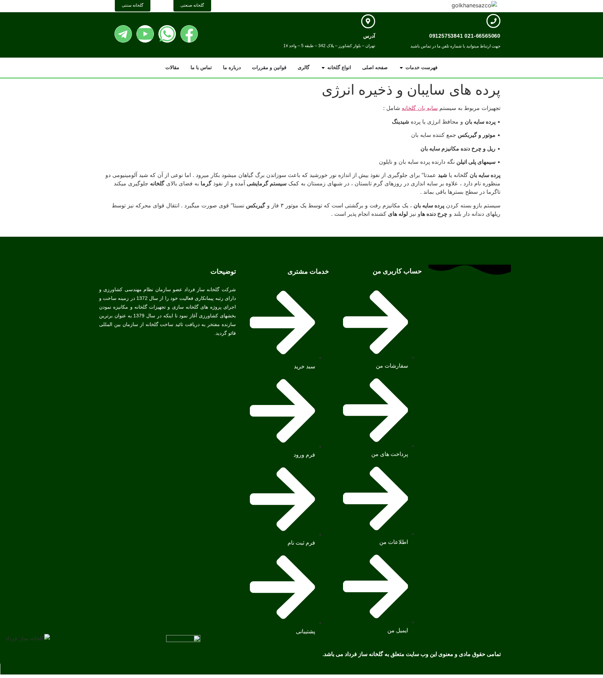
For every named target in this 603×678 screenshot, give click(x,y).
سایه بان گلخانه (420, 107)
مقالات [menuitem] (172, 67)
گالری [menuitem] (304, 67)
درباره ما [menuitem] (232, 67)
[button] (401, 67)
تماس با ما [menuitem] (201, 67)
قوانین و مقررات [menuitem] (269, 67)
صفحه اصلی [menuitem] (375, 67)
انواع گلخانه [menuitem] (339, 67)
